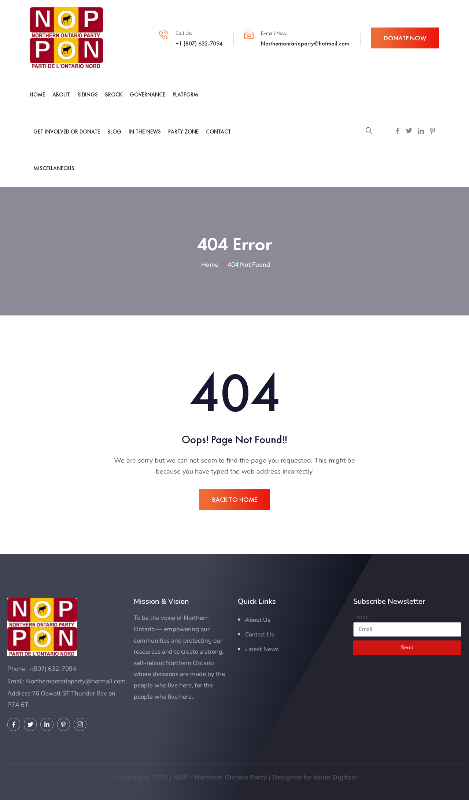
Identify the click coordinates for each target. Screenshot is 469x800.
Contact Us (259, 635)
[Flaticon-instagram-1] (80, 724)
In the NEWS (145, 131)
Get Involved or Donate (66, 131)
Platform (185, 94)
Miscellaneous (53, 168)
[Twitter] (30, 724)
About (61, 94)
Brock (113, 94)
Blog (114, 131)
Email (361, 617)
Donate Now (405, 38)
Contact (218, 131)
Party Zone (183, 131)
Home (37, 94)
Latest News (262, 649)
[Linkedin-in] (46, 724)
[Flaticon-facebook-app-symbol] (13, 724)
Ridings (87, 94)
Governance (147, 94)
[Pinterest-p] (63, 724)
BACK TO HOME (234, 499)
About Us (257, 620)
